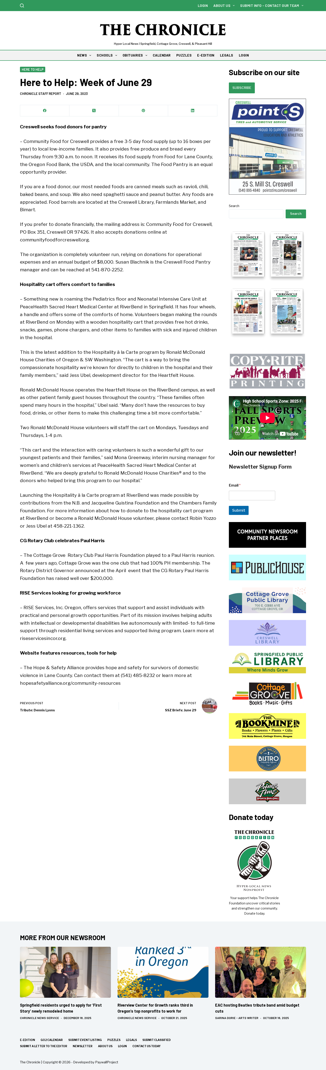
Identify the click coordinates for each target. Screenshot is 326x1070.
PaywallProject (106, 1062)
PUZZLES (184, 55)
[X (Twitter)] (94, 110)
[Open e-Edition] (267, 282)
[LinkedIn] (192, 110)
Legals (131, 1040)
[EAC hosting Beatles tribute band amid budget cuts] (260, 972)
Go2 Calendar (52, 1040)
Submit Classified (156, 1040)
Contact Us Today (146, 1046)
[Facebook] (44, 110)
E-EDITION (205, 55)
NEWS (82, 55)
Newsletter (82, 1046)
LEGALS (226, 55)
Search (234, 206)
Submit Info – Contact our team (269, 5)
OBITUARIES (133, 55)
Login (203, 5)
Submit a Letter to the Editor (43, 1046)
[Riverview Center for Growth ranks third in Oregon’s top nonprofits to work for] (163, 972)
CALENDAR (162, 55)
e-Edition (27, 1040)
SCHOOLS (105, 55)
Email (235, 485)
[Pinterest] (143, 110)
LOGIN (244, 55)
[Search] (22, 6)
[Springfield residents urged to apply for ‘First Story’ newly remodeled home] (65, 972)
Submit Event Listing (85, 1040)
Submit (238, 510)
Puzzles (113, 1040)
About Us (221, 5)
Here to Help (32, 69)
